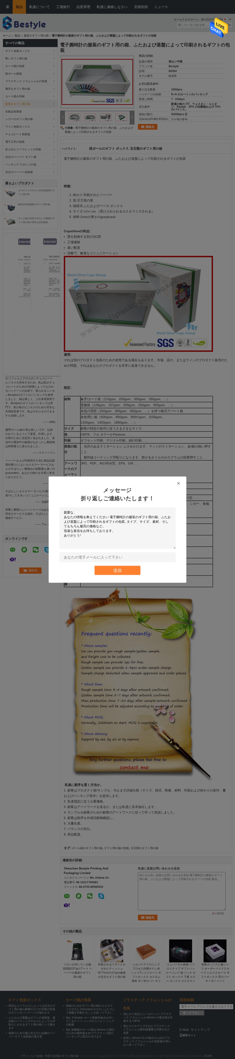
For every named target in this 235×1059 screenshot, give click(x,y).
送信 (117, 570)
